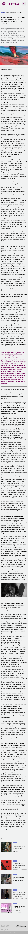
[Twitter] (14, 932)
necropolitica (20, 12)
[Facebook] (7, 929)
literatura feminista (13, 12)
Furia (20, 75)
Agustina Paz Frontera (6, 69)
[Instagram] (5, 929)
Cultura (3, 12)
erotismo (7, 12)
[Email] (17, 932)
